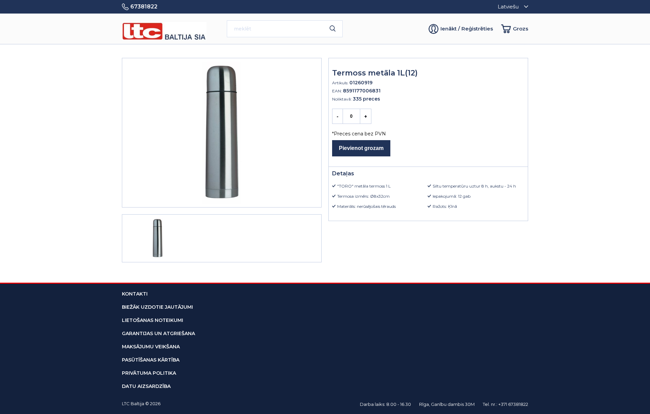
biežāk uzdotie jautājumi (157, 307)
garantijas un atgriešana (158, 333)
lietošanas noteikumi (152, 320)
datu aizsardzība (146, 386)
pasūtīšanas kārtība (150, 360)
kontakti (135, 294)
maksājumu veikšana (151, 347)
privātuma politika (149, 373)
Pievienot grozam (361, 148)
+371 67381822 (513, 404)
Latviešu (508, 6)
